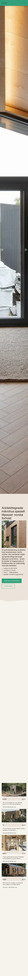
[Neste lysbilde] (26, 250)
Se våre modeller (8, 586)
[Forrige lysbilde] (2, 250)
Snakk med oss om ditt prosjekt (11, 580)
